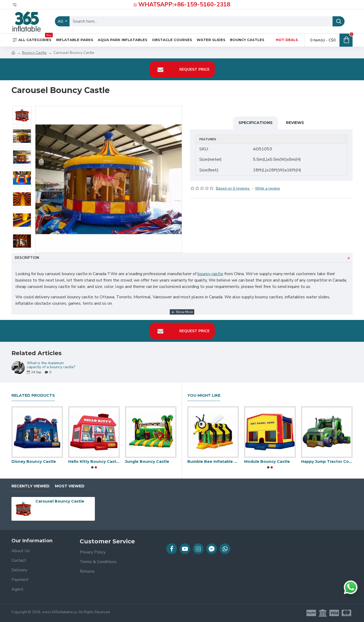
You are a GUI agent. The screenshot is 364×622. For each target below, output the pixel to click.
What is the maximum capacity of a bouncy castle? (51, 365)
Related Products (33, 395)
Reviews (295, 122)
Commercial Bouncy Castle (136, 461)
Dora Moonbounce (296, 461)
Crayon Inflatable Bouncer (245, 461)
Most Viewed (69, 486)
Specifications (255, 122)
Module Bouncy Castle (76, 461)
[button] (92, 467)
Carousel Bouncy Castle (59, 501)
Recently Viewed (30, 486)
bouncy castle (210, 274)
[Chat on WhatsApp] (351, 587)
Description (27, 257)
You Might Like (203, 395)
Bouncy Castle (34, 52)
